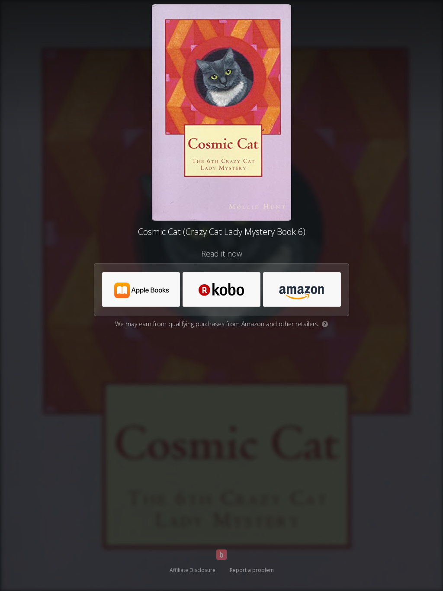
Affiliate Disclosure (192, 570)
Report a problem (252, 570)
